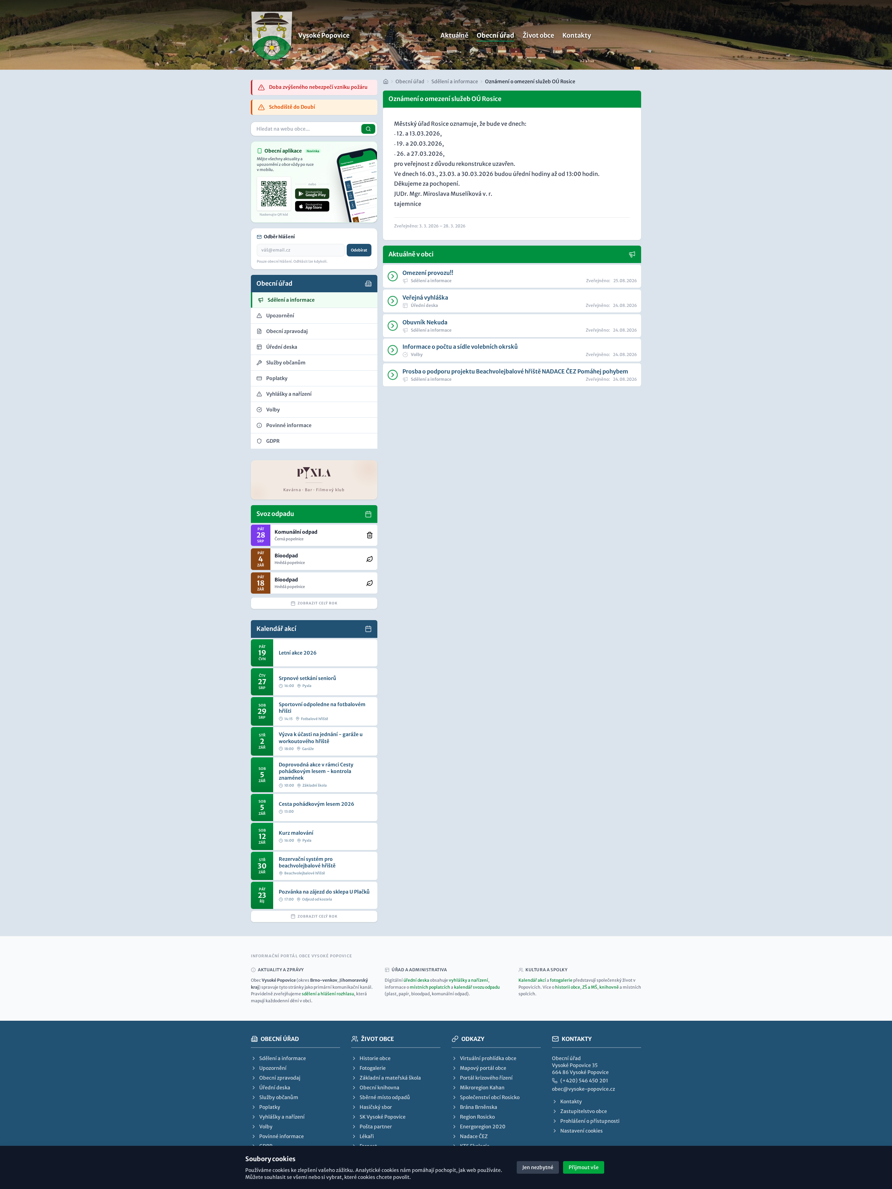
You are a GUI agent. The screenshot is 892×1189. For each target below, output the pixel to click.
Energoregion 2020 (483, 1127)
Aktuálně (454, 35)
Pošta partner (376, 1127)
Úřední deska (274, 1087)
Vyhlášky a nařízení (282, 1117)
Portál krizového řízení (486, 1078)
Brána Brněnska (478, 1107)
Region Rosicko (477, 1117)
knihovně (609, 987)
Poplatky (269, 1107)
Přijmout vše (584, 1167)
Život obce (538, 35)
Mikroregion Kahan (482, 1087)
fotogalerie (561, 980)
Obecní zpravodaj (279, 1078)
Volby (265, 1127)
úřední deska (416, 980)
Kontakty (576, 35)
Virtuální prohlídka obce (488, 1058)
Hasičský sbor (376, 1107)
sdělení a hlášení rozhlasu (328, 993)
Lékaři (367, 1136)
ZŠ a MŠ (589, 987)
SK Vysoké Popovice (383, 1117)
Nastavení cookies (581, 1131)
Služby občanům (278, 1097)
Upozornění (272, 1068)
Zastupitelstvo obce (583, 1111)
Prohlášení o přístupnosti (590, 1121)
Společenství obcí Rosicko (490, 1097)
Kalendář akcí (532, 980)
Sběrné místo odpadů (385, 1097)
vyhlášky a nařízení (468, 980)
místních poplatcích (430, 987)
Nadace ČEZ (474, 1136)
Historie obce (375, 1058)
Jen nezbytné (537, 1167)
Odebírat (359, 250)
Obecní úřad (495, 35)
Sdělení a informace (454, 81)
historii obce (567, 987)
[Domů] (386, 81)
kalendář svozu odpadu (477, 987)
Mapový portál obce (483, 1068)
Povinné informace (281, 1136)
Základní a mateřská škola (390, 1078)
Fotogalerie (373, 1068)
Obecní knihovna (379, 1087)
